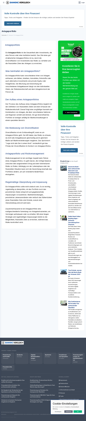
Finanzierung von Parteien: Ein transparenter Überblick (39, 391)
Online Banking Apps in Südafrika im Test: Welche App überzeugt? (42, 386)
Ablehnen (68, 411)
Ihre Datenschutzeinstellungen (69, 399)
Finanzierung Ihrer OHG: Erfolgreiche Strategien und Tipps (41, 401)
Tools (61, 396)
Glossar (62, 393)
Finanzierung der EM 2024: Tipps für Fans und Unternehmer (42, 396)
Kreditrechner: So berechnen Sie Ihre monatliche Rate (41, 381)
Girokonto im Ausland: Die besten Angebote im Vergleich (11, 401)
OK (78, 411)
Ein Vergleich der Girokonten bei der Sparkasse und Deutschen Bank (12, 391)
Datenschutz (64, 383)
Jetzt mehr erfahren (13, 23)
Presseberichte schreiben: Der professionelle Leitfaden (10, 386)
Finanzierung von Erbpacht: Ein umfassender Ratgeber (10, 396)
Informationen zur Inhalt (67, 390)
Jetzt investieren (72, 112)
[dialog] (67, 407)
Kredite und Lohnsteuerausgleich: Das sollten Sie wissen (13, 381)
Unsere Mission (65, 386)
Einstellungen (58, 411)
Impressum (63, 380)
